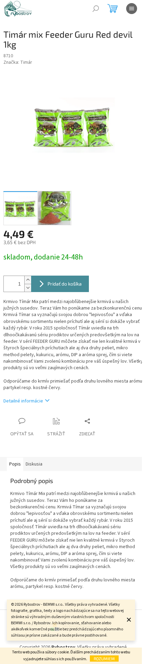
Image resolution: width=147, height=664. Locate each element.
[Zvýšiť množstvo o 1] (27, 280)
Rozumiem (104, 658)
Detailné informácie (23, 401)
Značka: (17, 62)
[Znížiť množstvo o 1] (27, 288)
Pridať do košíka (65, 284)
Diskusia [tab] (34, 464)
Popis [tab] (15, 464)
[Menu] (131, 8)
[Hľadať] (96, 8)
